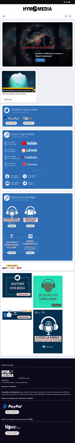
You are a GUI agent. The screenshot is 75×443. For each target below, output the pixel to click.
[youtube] (69, 2)
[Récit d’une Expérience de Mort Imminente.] (19, 81)
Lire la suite (40, 60)
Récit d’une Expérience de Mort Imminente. (14, 94)
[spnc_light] (70, 16)
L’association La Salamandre (10, 392)
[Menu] (4, 16)
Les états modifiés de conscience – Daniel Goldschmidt (50, 54)
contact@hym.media (23, 378)
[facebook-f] (64, 2)
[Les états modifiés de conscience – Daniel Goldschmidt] (37, 44)
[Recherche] (66, 16)
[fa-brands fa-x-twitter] (67, 2)
